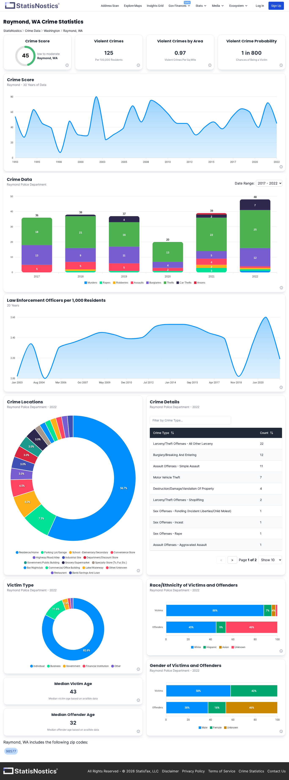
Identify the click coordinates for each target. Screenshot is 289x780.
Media (216, 5)
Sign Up (276, 5)
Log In (260, 5)
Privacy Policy (193, 771)
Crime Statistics (251, 771)
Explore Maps (133, 5)
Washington (52, 30)
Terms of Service (221, 771)
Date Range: (244, 183)
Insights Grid (155, 5)
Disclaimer (170, 771)
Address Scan (110, 5)
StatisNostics (12, 30)
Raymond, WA (73, 30)
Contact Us (276, 771)
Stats (199, 5)
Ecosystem (236, 5)
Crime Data (32, 30)
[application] (144, 127)
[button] (90, 282)
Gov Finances (179, 4)
